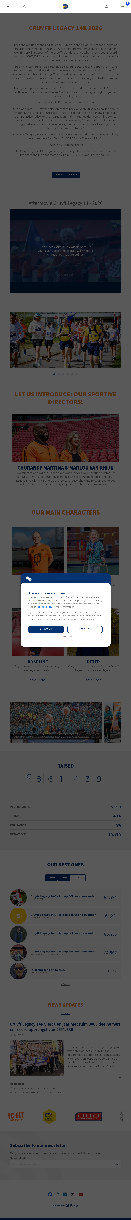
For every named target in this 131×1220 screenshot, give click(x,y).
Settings (85, 629)
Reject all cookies (65, 637)
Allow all (46, 629)
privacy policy (45, 606)
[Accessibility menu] (127, 3)
